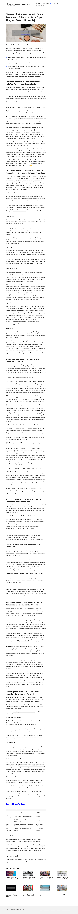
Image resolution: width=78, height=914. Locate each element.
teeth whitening (25, 526)
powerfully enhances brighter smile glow (35, 392)
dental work (20, 535)
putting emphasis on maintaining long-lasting (21, 344)
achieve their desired (27, 368)
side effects (42, 459)
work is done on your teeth (17, 196)
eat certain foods (25, 640)
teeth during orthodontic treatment (22, 154)
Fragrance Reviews (46, 3)
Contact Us (53, 909)
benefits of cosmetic (35, 178)
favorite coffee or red (37, 384)
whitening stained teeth (18, 209)
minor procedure (15, 136)
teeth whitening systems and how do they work (22, 377)
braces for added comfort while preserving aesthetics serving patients (22, 286)
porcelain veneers (41, 107)
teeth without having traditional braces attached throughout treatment (27, 118)
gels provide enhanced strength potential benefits (33, 401)
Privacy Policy (46, 909)
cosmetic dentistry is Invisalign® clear (33, 633)
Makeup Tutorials (38, 3)
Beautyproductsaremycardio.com (18, 4)
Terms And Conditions (66, 909)
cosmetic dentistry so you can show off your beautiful (18, 163)
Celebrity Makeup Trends (39, 5)
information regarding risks (19, 210)
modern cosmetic (25, 671)
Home (41, 909)
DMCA (58, 909)
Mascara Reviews (55, 3)
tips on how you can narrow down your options (24, 712)
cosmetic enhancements (27, 624)
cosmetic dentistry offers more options (20, 589)
